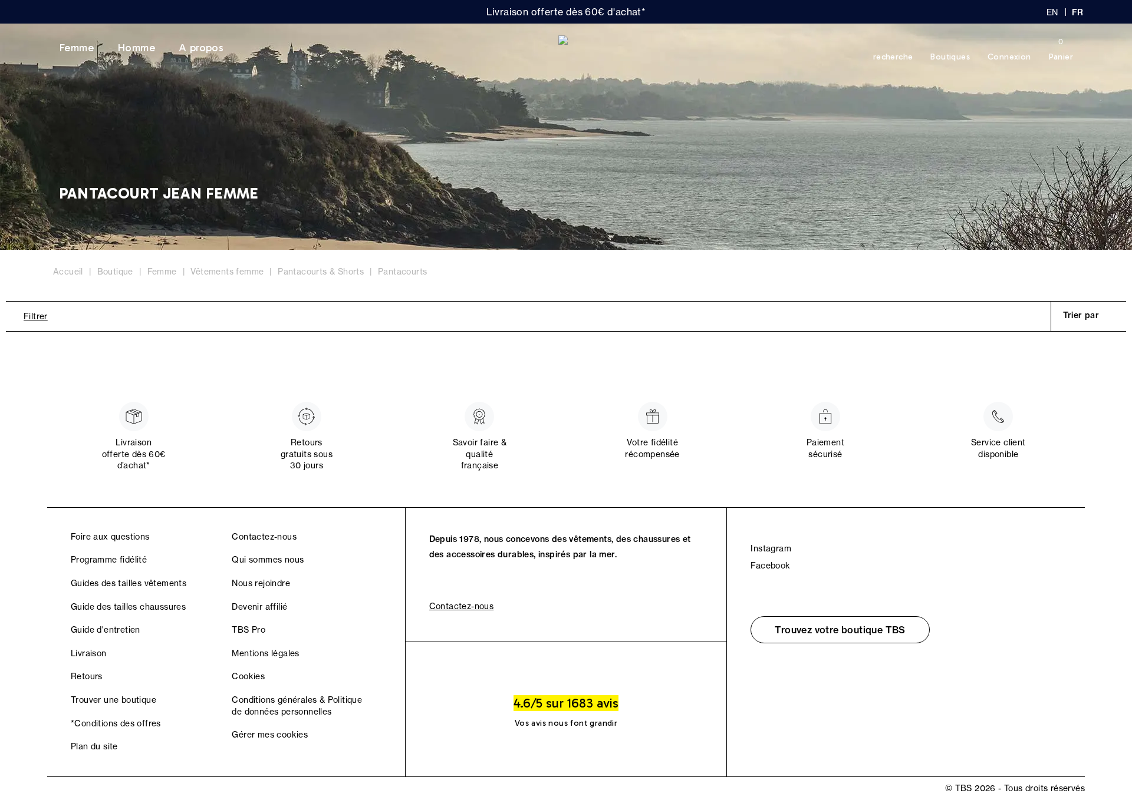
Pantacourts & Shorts (321, 271)
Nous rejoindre (261, 583)
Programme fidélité (109, 559)
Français (1078, 12)
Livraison (89, 653)
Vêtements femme (227, 271)
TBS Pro (248, 629)
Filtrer (36, 316)
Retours (87, 676)
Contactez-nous (264, 536)
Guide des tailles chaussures (128, 606)
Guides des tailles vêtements (128, 583)
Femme (76, 47)
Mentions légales (265, 653)
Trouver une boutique (113, 700)
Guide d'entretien (105, 629)
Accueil (68, 271)
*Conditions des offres (116, 723)
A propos (201, 47)
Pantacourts (402, 271)
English (1052, 12)
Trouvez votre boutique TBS (840, 630)
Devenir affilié (259, 606)
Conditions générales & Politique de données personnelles (297, 706)
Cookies (248, 676)
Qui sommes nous (268, 559)
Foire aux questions (110, 536)
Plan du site (94, 746)
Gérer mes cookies (270, 734)
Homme (136, 47)
